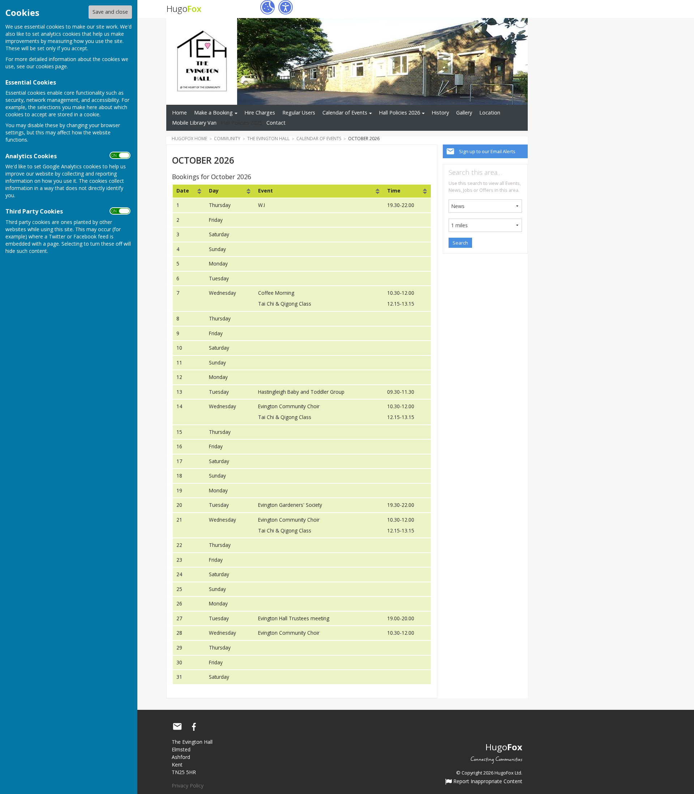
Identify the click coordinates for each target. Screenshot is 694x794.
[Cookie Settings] (267, 7)
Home (179, 112)
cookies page (51, 66)
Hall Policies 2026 (399, 112)
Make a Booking (213, 112)
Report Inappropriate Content (487, 782)
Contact (276, 122)
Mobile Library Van (194, 122)
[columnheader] (188, 191)
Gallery (464, 112)
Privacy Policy (188, 785)
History (440, 112)
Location (489, 112)
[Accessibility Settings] (285, 7)
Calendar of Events (344, 112)
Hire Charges (259, 112)
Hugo (183, 8)
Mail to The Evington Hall (177, 726)
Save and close (110, 11)
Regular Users (298, 112)
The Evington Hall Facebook (193, 726)
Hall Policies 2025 (241, 122)
